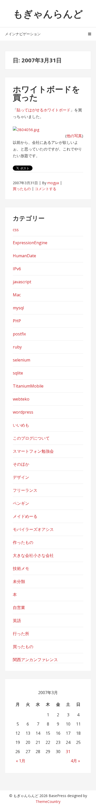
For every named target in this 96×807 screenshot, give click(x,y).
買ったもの (22, 188)
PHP (17, 321)
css (16, 229)
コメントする (45, 188)
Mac (17, 295)
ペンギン (21, 503)
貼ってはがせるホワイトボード (43, 109)
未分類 (19, 581)
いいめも (21, 425)
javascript (22, 282)
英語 (17, 620)
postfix (19, 334)
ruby (17, 347)
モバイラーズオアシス (33, 529)
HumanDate (24, 256)
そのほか (21, 464)
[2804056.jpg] (26, 129)
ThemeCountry (48, 801)
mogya (53, 182)
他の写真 (74, 135)
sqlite (18, 373)
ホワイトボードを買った (46, 93)
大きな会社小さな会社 (33, 555)
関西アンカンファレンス (35, 659)
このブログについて (31, 438)
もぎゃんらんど (48, 13)
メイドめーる (25, 516)
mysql (18, 308)
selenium (21, 360)
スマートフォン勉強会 (33, 451)
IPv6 (17, 269)
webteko (21, 399)
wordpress (23, 412)
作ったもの (23, 542)
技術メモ (21, 568)
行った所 (21, 633)
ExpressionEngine (30, 242)
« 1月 (20, 761)
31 (68, 751)
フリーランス (25, 490)
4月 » (75, 761)
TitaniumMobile (28, 386)
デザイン (21, 477)
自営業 (19, 607)
